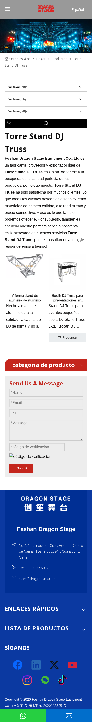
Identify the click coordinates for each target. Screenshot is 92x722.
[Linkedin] (36, 665)
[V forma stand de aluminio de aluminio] (24, 265)
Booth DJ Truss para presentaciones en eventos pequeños (67, 298)
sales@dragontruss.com (37, 578)
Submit (22, 468)
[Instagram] (27, 680)
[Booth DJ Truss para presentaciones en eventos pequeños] (67, 272)
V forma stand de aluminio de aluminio (25, 298)
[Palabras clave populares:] (9, 123)
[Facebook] (18, 665)
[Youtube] (72, 665)
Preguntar (69, 337)
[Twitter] (54, 665)
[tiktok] (63, 680)
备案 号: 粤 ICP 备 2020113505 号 (41, 705)
